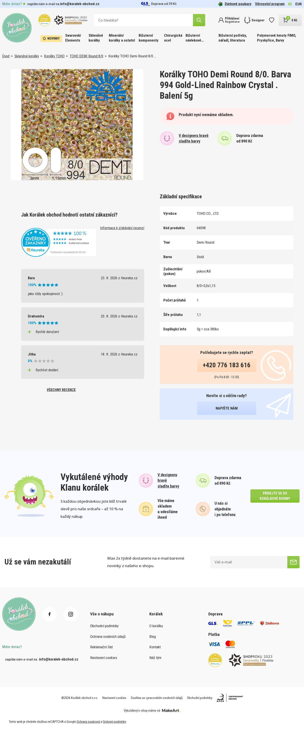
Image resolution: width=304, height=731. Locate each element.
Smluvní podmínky (114, 722)
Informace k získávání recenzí (122, 228)
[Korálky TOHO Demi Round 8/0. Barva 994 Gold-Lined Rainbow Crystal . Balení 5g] (77, 124)
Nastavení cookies (103, 657)
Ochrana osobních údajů (108, 636)
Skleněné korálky (96, 37)
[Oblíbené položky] (271, 20)
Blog (152, 636)
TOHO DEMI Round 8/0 (86, 56)
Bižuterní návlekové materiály (193, 38)
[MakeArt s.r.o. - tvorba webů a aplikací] (171, 711)
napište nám (227, 408)
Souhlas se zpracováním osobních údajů (156, 698)
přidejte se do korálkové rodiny (275, 496)
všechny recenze (61, 390)
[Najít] (199, 20)
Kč (290, 4)
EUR (298, 4)
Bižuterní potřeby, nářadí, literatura (233, 37)
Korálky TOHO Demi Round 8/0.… (132, 56)
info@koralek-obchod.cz (79, 4)
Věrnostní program (270, 4)
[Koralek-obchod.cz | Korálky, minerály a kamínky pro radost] (17, 27)
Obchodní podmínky (104, 626)
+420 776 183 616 (227, 365)
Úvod (5, 56)
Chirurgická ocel (173, 37)
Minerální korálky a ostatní (122, 37)
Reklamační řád (101, 647)
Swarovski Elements (73, 37)
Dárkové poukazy (238, 4)
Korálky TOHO (54, 56)
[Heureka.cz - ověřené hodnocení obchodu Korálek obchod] (59, 242)
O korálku (156, 626)
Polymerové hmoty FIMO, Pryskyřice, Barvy (276, 37)
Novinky (53, 38)
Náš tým (155, 657)
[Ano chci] (293, 562)
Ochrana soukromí (88, 722)
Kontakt (155, 647)
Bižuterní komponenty (148, 37)
